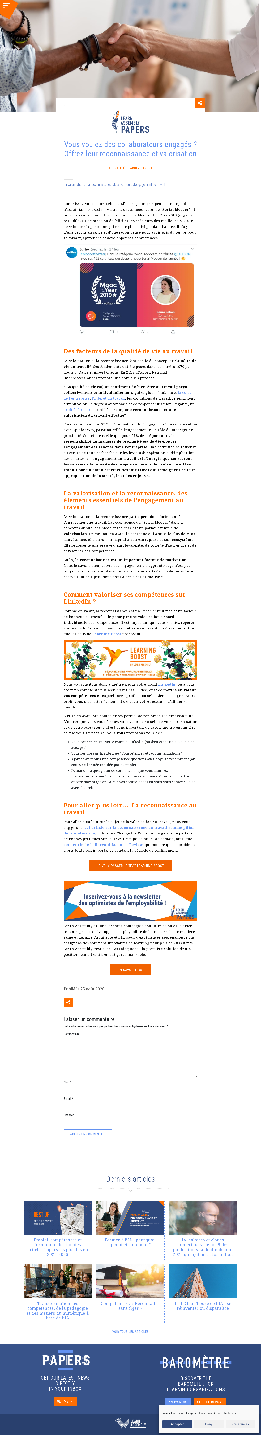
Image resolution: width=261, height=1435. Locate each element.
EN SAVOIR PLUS (130, 970)
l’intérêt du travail (108, 398)
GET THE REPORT (210, 1402)
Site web (69, 1115)
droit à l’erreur (77, 409)
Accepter (177, 1424)
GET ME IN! (65, 1401)
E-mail (68, 1099)
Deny (208, 1424)
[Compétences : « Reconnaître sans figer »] (130, 1293)
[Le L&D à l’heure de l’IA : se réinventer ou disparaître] (203, 1293)
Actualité (117, 168)
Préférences (240, 1424)
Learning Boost (139, 168)
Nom (67, 1082)
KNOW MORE (178, 1402)
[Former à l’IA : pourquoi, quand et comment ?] (130, 1230)
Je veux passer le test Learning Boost (130, 866)
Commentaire (73, 1034)
